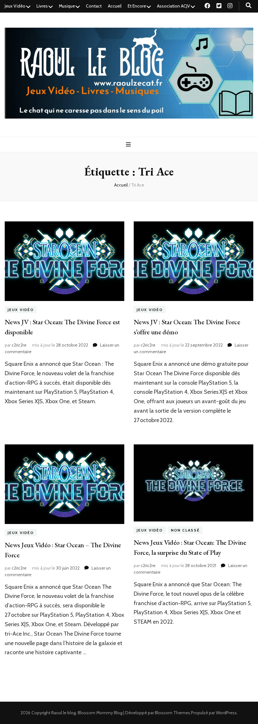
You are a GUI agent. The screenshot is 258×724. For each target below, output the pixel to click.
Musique (67, 6)
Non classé (185, 530)
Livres (42, 6)
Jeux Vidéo (15, 6)
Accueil (114, 6)
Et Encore (137, 6)
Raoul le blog (63, 713)
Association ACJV (173, 6)
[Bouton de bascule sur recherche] (248, 5)
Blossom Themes (172, 713)
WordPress (226, 713)
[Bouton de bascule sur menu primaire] (129, 145)
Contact (94, 6)
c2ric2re (19, 345)
